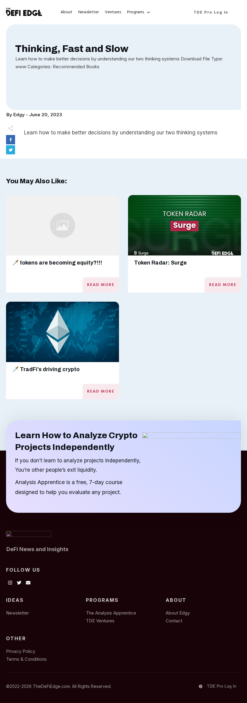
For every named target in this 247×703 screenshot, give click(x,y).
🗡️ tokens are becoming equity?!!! (57, 263)
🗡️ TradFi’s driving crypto (46, 369)
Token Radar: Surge (160, 263)
